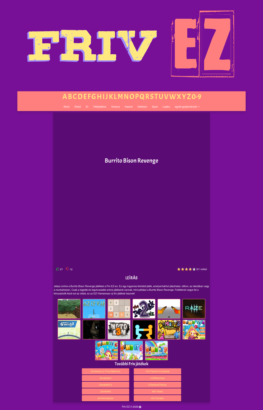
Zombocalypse (106, 398)
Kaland (129, 106)
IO (87, 106)
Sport (155, 106)
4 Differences (157, 378)
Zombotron (105, 378)
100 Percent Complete (157, 371)
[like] (57, 269)
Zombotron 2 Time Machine (105, 371)
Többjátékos (99, 106)
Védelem (142, 106)
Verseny (115, 106)
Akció (66, 106)
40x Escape (157, 398)
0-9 (196, 96)
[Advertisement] (30, 159)
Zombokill (105, 391)
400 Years (157, 391)
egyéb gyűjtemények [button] (186, 106)
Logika (166, 106)
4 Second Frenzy (157, 384)
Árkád (77, 106)
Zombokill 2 (105, 384)
